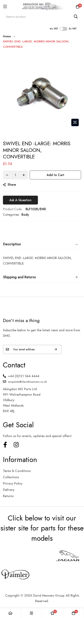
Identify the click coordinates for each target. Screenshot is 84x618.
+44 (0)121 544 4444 (23, 376)
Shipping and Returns (19, 277)
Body (25, 214)
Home (7, 36)
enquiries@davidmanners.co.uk (27, 382)
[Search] (76, 16)
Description (12, 244)
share (12, 184)
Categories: (11, 214)
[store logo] (42, 6)
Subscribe (56, 349)
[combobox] (42, 16)
